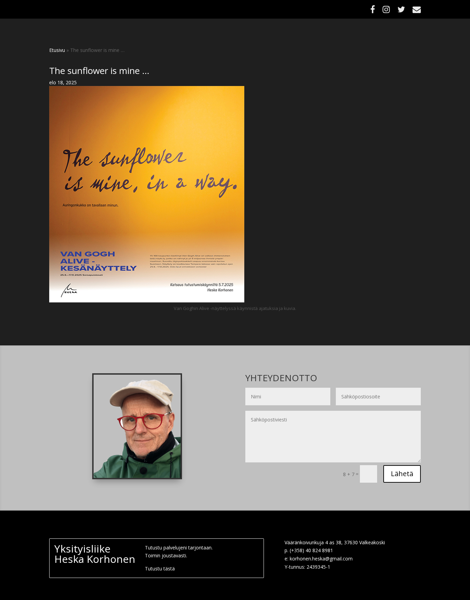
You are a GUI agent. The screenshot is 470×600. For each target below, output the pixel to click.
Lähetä (402, 473)
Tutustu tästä (160, 568)
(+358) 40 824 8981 (311, 550)
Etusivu (57, 50)
